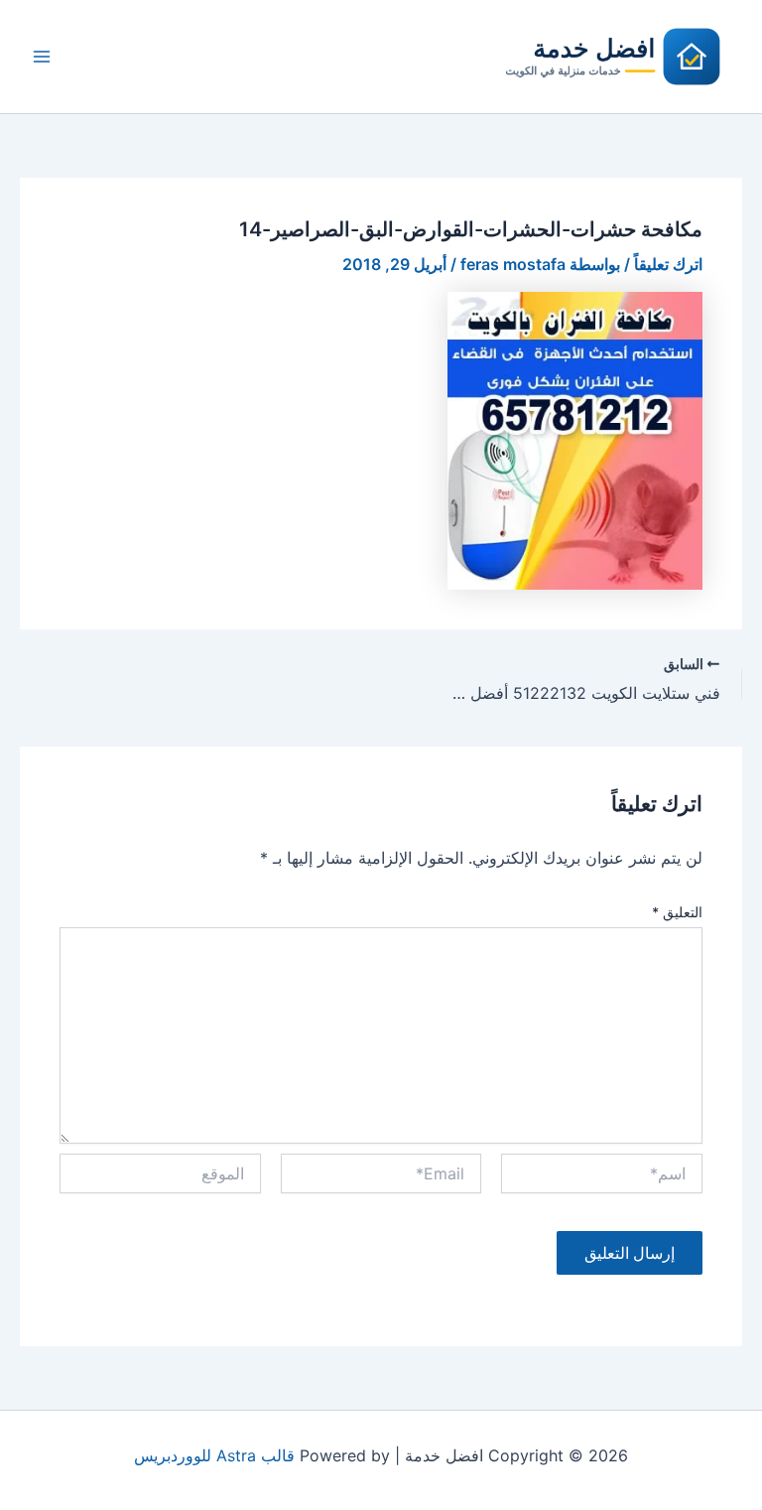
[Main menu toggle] (42, 56)
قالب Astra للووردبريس (214, 1455)
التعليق (677, 911)
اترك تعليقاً (668, 264)
